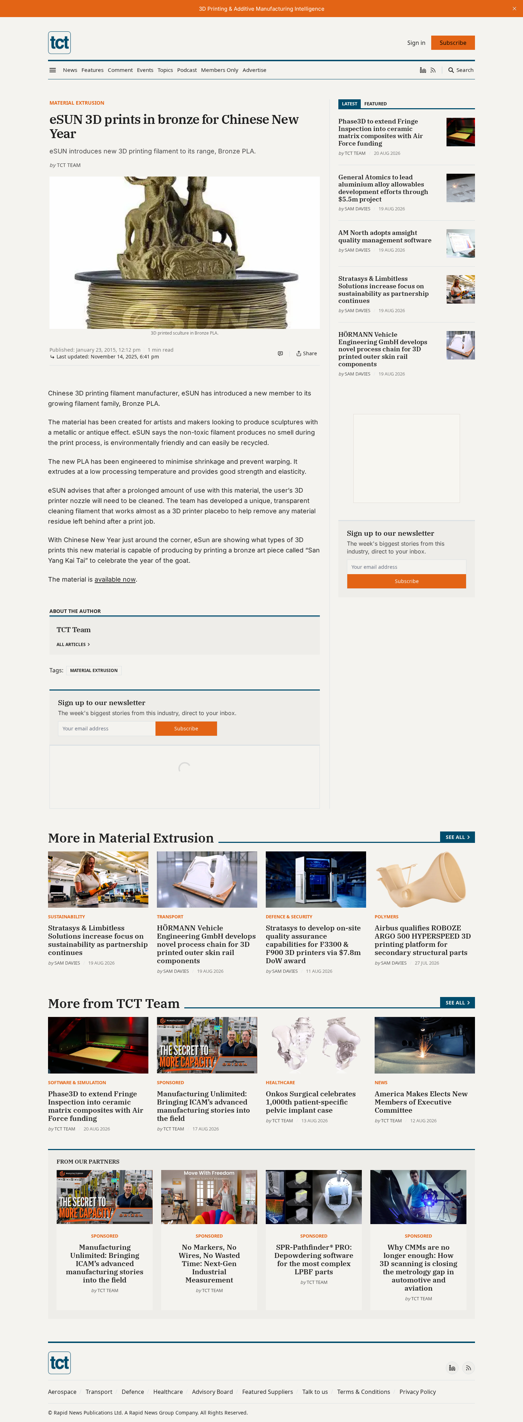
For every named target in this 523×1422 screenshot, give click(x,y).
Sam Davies (357, 208)
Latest (349, 103)
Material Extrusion (76, 102)
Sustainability (66, 916)
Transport (170, 916)
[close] (514, 8)
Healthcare (280, 1082)
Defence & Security (289, 916)
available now (115, 579)
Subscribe (186, 728)
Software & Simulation (77, 1082)
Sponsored (170, 1082)
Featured (375, 103)
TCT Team (69, 165)
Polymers (386, 916)
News (381, 1082)
